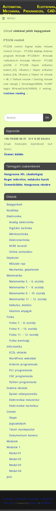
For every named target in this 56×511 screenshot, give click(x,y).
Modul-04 (15, 471)
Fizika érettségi (19, 340)
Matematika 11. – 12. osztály (28, 299)
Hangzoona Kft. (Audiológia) (23, 174)
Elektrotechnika (19, 240)
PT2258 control (13, 40)
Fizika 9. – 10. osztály (23, 328)
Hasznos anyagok (20, 311)
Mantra (33, 503)
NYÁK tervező (18, 246)
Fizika (10, 317)
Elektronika (14, 216)
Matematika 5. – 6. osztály (26, 281)
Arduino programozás (23, 364)
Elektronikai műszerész (24, 400)
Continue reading (15, 93)
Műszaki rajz (17, 263)
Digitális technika (20, 228)
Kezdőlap (12, 210)
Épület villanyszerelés (23, 394)
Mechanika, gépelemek (24, 269)
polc (9, 477)
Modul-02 (15, 459)
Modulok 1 (13, 447)
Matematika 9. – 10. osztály (27, 293)
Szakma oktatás (17, 388)
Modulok (12, 441)
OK (46, 117)
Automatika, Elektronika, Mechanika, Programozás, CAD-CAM (29, 10)
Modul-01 (15, 453)
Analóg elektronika (21, 222)
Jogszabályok (17, 423)
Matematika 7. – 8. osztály (26, 287)
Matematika (14, 275)
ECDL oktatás (18, 352)
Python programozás (22, 382)
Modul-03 (15, 465)
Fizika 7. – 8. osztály (22, 323)
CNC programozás (21, 376)
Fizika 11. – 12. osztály (24, 334)
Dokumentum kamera (23, 435)
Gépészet (13, 257)
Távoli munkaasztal (21, 429)
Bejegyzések (14, 204)
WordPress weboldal (22, 358)
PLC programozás (20, 370)
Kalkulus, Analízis (20, 305)
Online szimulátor (20, 251)
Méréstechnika (18, 234)
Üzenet (11, 411)
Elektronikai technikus (23, 405)
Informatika (14, 346)
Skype (13, 417)
